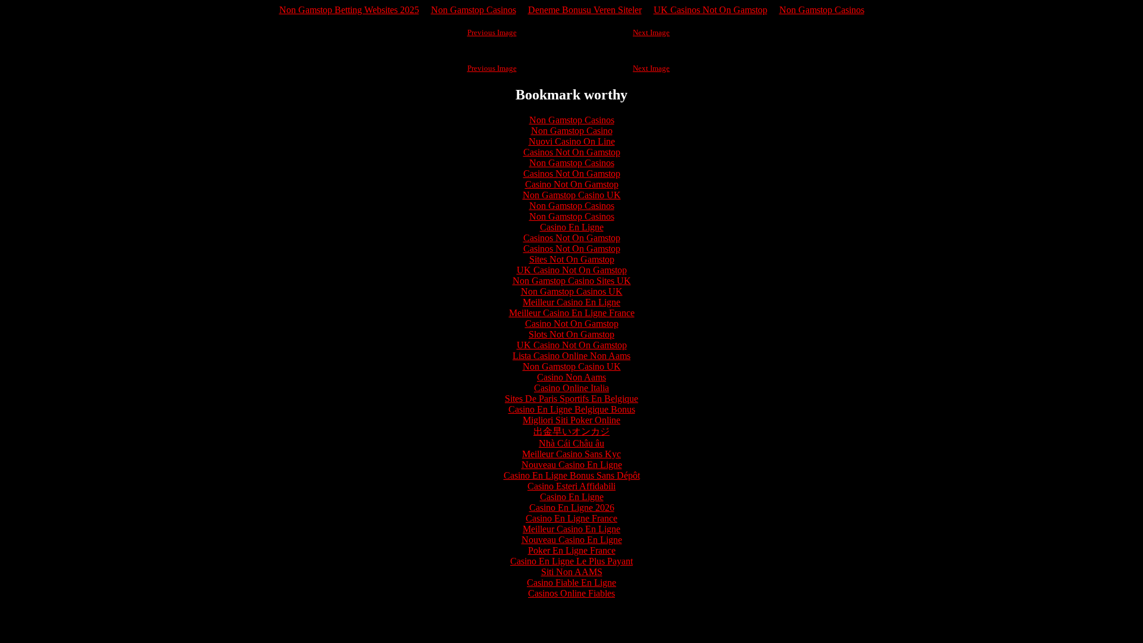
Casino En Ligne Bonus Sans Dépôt (572, 475)
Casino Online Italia (571, 388)
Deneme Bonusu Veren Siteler (585, 10)
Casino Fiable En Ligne (571, 583)
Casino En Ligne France (571, 518)
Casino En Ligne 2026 (571, 507)
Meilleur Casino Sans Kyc (571, 454)
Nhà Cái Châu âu (571, 443)
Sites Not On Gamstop (571, 259)
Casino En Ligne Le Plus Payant (571, 561)
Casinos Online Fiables (571, 593)
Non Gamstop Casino (572, 131)
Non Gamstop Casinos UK (572, 291)
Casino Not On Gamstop (572, 184)
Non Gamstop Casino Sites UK (572, 281)
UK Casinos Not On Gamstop (710, 10)
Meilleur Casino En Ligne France (572, 313)
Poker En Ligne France (572, 550)
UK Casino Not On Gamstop (572, 270)
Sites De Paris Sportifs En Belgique (571, 399)
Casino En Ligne (572, 227)
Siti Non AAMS (571, 572)
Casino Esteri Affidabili (571, 486)
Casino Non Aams (571, 377)
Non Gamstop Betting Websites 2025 (349, 10)
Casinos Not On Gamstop (571, 152)
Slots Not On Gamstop (571, 334)
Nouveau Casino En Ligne (571, 465)
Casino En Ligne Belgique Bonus (571, 409)
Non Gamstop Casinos (473, 10)
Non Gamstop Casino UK (572, 195)
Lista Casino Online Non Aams (571, 356)
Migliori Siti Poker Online (571, 420)
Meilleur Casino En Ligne (571, 302)
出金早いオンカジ (571, 431)
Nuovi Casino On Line (572, 141)
